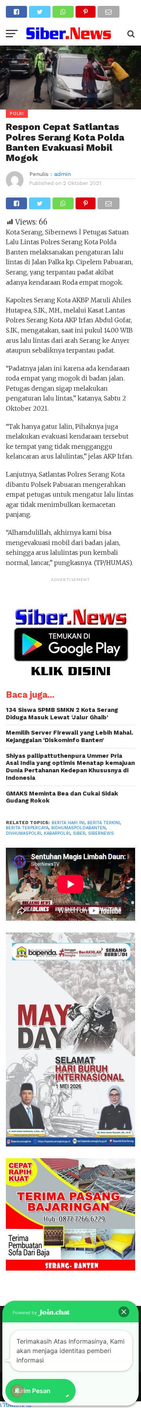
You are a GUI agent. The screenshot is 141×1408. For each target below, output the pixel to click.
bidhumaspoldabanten (78, 827)
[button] (123, 1311)
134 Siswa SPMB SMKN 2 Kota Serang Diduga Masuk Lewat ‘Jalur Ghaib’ (62, 713)
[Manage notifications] (17, 1390)
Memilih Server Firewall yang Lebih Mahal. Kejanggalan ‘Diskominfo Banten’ (69, 736)
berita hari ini (68, 822)
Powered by (25, 1312)
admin (62, 174)
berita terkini (103, 822)
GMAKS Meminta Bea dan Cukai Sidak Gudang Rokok (62, 797)
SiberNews (101, 833)
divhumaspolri (23, 833)
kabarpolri (57, 833)
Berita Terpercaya (27, 827)
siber (79, 833)
